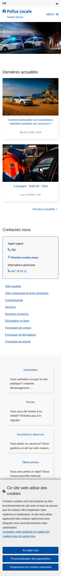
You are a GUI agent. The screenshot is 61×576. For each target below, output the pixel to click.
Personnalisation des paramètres (30, 558)
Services (10, 307)
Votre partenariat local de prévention (26, 293)
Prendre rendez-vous (24, 257)
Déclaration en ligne (17, 320)
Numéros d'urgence (17, 314)
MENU (50, 14)
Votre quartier (13, 286)
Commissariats (14, 300)
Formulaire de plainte (18, 341)
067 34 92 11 (19, 272)
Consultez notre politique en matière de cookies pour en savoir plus (26, 534)
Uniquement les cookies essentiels (31, 567)
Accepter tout (30, 550)
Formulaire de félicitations (20, 334)
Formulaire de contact (18, 327)
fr (4, 3)
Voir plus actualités (43, 209)
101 (13, 250)
